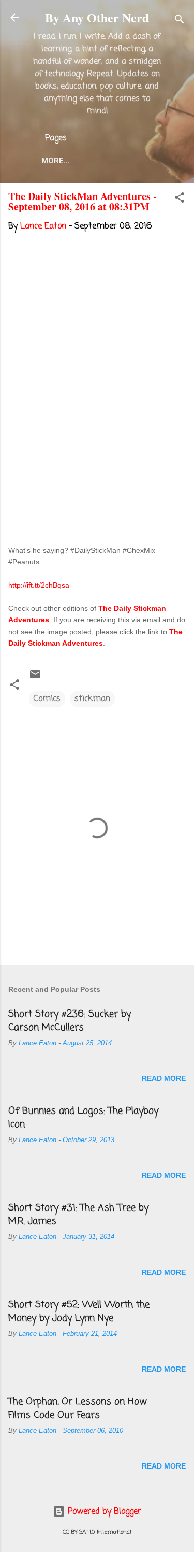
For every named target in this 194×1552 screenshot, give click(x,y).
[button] (179, 199)
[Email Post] (35, 678)
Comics (47, 699)
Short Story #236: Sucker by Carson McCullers (69, 1021)
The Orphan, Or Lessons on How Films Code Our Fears (77, 1408)
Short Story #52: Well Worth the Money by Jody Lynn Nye (79, 1312)
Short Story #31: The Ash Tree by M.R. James (78, 1215)
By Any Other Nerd (97, 17)
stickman (92, 699)
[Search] (179, 21)
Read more (164, 1078)
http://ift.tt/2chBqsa (38, 585)
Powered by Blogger (103, 1511)
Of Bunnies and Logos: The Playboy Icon (83, 1118)
